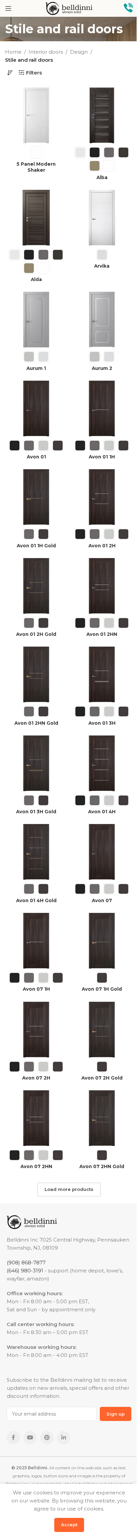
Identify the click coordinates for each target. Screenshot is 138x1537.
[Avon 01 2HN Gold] (36, 674)
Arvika (102, 266)
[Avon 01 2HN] (102, 586)
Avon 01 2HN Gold (36, 723)
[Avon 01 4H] (102, 763)
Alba (102, 177)
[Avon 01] (36, 408)
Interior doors (45, 52)
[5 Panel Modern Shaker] (36, 115)
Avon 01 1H (102, 456)
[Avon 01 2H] (102, 497)
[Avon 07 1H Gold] (102, 941)
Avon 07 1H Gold (102, 989)
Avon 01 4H (102, 811)
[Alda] (36, 217)
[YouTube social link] (30, 1437)
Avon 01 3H (102, 723)
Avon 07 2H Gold (102, 1078)
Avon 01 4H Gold (36, 900)
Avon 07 (102, 900)
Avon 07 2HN (36, 1166)
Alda (36, 279)
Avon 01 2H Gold (36, 634)
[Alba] (102, 115)
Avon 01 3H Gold (36, 811)
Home (13, 52)
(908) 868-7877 (26, 1262)
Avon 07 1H (36, 989)
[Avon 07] (102, 852)
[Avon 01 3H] (102, 674)
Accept (69, 1524)
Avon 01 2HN (101, 634)
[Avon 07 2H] (36, 1029)
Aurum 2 (102, 368)
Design (79, 52)
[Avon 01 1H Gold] (36, 497)
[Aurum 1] (36, 319)
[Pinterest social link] (47, 1437)
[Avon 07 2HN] (36, 1118)
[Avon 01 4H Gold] (36, 852)
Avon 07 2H (36, 1078)
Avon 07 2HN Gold (101, 1166)
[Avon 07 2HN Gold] (102, 1118)
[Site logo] (69, 8)
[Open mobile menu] (8, 8)
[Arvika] (102, 217)
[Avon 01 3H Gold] (36, 763)
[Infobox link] (128, 8)
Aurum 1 (36, 368)
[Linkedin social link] (63, 1437)
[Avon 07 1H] (36, 941)
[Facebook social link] (13, 1437)
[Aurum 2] (102, 319)
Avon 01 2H (102, 545)
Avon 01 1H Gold (36, 545)
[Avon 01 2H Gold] (36, 586)
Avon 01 (36, 456)
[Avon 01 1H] (102, 408)
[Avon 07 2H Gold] (102, 1029)
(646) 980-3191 (25, 1270)
